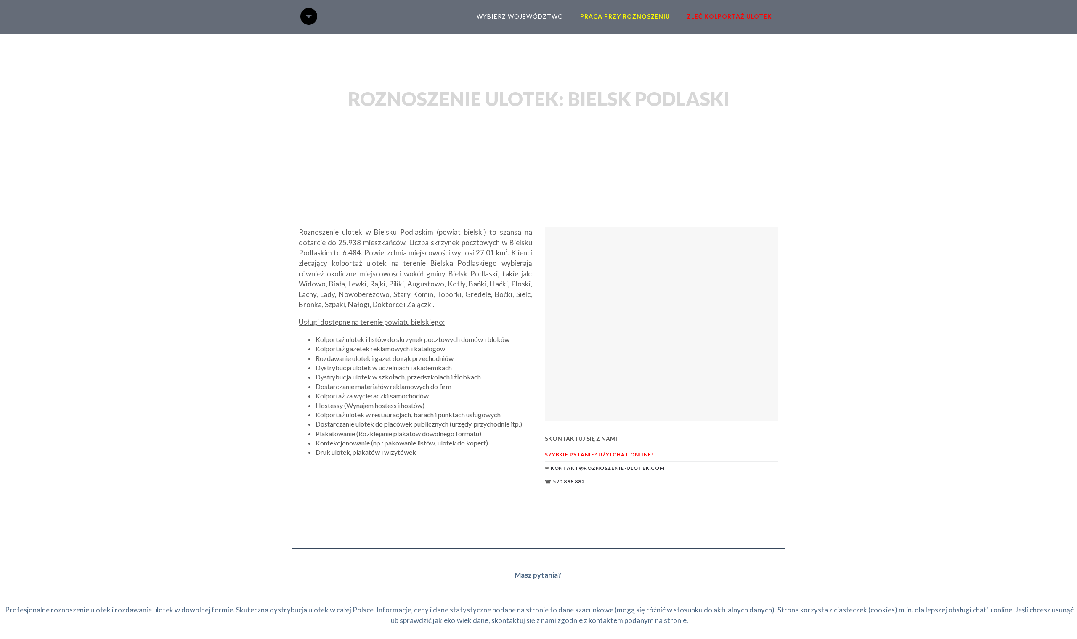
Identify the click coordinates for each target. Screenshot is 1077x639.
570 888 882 (569, 481)
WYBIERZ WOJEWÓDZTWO (520, 16)
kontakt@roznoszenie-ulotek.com (608, 468)
